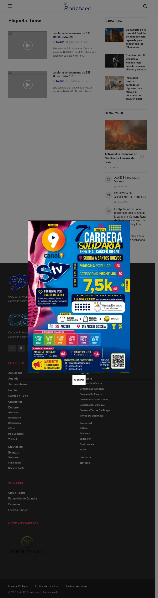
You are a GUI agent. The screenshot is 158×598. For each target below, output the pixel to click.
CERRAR (79, 380)
